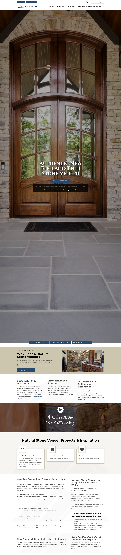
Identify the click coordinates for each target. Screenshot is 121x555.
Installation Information (56, 456)
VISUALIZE (70, 2)
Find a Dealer (90, 7)
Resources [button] (71, 7)
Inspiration (61, 7)
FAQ (83, 2)
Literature (81, 456)
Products (51, 7)
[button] (60, 410)
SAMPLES (77, 2)
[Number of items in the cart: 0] (87, 2)
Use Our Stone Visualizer (27, 456)
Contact (98, 7)
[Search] (100, 2)
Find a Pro (81, 7)
